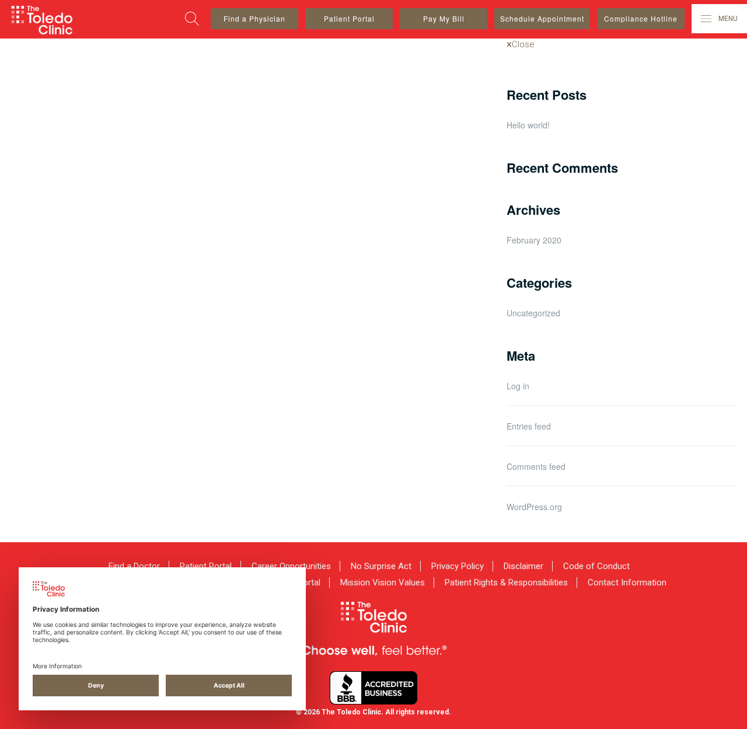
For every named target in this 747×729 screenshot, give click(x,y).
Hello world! (528, 125)
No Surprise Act (381, 566)
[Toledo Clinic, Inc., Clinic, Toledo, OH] (373, 687)
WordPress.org (534, 506)
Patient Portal (349, 18)
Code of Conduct (596, 566)
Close (523, 44)
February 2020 (534, 240)
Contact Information (627, 582)
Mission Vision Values (382, 582)
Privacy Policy (457, 566)
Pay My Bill (444, 18)
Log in (518, 386)
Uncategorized (533, 313)
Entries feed (529, 426)
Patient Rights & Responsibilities (506, 582)
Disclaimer (523, 566)
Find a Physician (254, 18)
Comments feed (536, 466)
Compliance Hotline (641, 18)
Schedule (542, 18)
